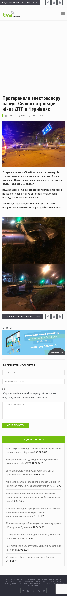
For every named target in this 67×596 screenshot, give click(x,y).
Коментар (37, 116)
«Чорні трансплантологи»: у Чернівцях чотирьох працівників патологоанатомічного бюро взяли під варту (33, 497)
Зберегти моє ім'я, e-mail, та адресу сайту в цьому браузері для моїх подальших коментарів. (29, 395)
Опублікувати (15, 425)
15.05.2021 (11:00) (17, 116)
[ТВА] (11, 14)
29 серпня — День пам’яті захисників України (30, 557)
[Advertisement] (33, 55)
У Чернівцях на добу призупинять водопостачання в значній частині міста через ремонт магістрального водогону (33, 512)
